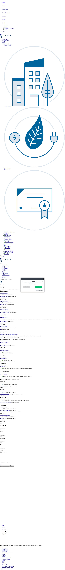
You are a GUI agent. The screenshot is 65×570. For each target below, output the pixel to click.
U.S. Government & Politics (4, 312)
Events (3, 5)
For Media (3, 19)
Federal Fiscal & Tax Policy (4, 296)
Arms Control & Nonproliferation (5, 361)
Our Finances (6, 27)
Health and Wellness (5, 268)
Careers (3, 276)
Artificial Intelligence (5, 40)
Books (3, 562)
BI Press (5, 29)
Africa (1, 337)
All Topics (3, 269)
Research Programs (5, 9)
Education (3, 41)
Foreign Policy (4, 551)
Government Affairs (5, 564)
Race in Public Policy (3, 321)
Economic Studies (5, 550)
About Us (3, 274)
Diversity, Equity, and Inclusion (9, 28)
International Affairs (5, 39)
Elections (3, 42)
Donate (3, 31)
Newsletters (4, 16)
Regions (3, 243)
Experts (3, 2)
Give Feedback (38, 286)
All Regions (4, 270)
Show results (2, 428)
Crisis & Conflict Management (5, 410)
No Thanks (27, 286)
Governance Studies (5, 549)
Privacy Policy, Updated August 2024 (8, 566)
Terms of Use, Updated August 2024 (7, 567)
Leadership (6, 25)
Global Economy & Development (5, 402)
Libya (1, 329)
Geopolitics (2, 353)
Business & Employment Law (4, 394)
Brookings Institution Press (6, 557)
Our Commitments (7, 26)
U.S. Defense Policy (3, 304)
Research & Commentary (6, 12)
